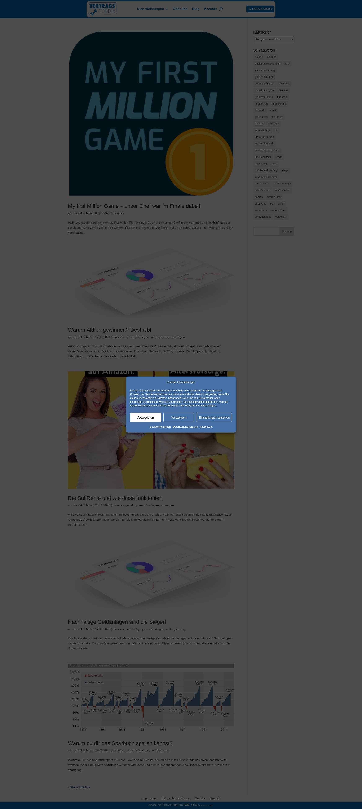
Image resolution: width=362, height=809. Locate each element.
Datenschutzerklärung (185, 426)
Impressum (206, 426)
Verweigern (178, 417)
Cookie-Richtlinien (160, 426)
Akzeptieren (145, 417)
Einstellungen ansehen (214, 417)
